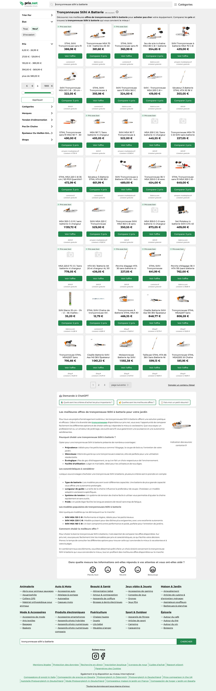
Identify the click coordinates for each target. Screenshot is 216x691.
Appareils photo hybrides (71, 620)
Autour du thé (171, 620)
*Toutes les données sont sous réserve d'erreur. (108, 686)
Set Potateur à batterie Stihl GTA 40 (183, 222)
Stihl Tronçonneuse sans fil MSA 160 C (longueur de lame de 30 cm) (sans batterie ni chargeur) (126, 89)
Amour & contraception (105, 595)
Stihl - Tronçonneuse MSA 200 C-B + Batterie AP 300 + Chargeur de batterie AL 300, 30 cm (154, 89)
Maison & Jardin (171, 586)
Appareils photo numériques (73, 624)
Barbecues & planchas (175, 606)
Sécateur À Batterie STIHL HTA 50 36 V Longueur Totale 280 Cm (183, 89)
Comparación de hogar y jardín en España (173, 681)
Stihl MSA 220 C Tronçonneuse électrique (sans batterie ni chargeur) (98, 222)
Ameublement (171, 591)
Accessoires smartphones (71, 617)
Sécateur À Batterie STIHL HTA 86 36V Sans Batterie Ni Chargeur (98, 178)
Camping (133, 624)
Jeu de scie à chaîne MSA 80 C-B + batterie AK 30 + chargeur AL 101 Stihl (154, 44)
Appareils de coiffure (104, 598)
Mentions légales (42, 664)
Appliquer (37, 100)
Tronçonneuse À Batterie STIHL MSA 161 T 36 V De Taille (126, 311)
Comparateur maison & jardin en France (127, 681)
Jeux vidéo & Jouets (139, 586)
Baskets (26, 628)
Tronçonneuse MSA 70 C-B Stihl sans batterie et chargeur (183, 133)
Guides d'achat (157, 664)
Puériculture (98, 612)
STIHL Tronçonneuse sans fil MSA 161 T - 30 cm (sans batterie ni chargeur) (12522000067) (70, 133)
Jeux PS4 (133, 602)
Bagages (27, 624)
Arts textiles (28, 620)
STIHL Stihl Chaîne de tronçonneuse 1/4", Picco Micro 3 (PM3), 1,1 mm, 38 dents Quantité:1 (98, 311)
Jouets (96, 620)
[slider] (23, 92)
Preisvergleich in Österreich (112, 677)
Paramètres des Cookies (108, 668)
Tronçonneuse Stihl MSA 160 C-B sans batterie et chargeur (126, 222)
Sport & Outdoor (136, 612)
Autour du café (171, 617)
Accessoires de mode (33, 617)
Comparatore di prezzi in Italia (40, 677)
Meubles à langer (102, 628)
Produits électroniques (70, 612)
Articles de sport (137, 620)
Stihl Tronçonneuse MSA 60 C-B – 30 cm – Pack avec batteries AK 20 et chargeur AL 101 (70, 89)
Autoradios (63, 598)
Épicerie (166, 612)
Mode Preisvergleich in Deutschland (85, 681)
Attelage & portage (68, 595)
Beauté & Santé (100, 586)
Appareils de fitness (138, 617)
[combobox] (113, 4)
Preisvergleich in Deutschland (145, 677)
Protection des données (66, 664)
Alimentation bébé (103, 591)
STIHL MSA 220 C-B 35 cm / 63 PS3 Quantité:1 (70, 178)
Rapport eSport (175, 664)
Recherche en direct (92, 664)
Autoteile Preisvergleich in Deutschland (42, 681)
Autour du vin (171, 624)
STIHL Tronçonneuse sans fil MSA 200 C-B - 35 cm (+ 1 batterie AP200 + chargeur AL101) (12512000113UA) (182, 178)
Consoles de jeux (137, 595)
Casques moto (65, 602)
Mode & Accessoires (33, 612)
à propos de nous (138, 664)
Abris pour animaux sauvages (37, 591)
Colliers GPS (28, 598)
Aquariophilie (29, 595)
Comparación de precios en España (76, 677)
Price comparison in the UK (177, 677)
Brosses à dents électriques (107, 602)
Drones (132, 598)
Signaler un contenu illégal (181, 385)
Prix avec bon (65, 27)
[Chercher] (51, 4)
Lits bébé (98, 624)
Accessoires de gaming (140, 591)
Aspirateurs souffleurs (175, 602)
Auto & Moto (63, 586)
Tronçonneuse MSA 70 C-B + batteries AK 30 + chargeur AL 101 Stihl (98, 44)
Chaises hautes (101, 617)
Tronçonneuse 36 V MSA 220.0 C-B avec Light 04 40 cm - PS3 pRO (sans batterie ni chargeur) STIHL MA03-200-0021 (154, 178)
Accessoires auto (66, 591)
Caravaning (134, 628)
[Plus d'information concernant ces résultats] (117, 12)
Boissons (168, 628)
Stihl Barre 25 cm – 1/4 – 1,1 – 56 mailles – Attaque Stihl (70, 311)
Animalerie (27, 586)
